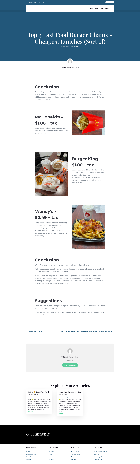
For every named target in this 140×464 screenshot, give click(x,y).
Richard (64, 46)
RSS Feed (96, 454)
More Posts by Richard (70, 365)
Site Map (73, 459)
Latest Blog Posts (31, 454)
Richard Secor (74, 68)
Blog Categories (98, 457)
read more (30, 411)
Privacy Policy (75, 451)
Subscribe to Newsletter (100, 451)
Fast (75, 46)
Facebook (51, 451)
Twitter (51, 454)
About (101, 8)
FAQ (72, 457)
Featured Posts (98, 459)
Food (77, 46)
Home (91, 8)
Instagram (52, 457)
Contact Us (29, 459)
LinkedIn (51, 459)
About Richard (30, 457)
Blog (96, 8)
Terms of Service (75, 454)
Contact (107, 8)
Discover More (109, 2)
